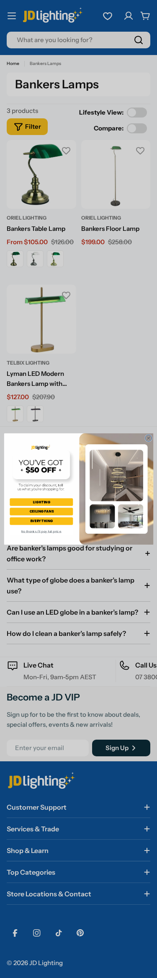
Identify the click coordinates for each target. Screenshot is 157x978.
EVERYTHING (41, 520)
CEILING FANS (41, 511)
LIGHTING (41, 502)
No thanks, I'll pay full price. (41, 531)
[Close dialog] (148, 438)
